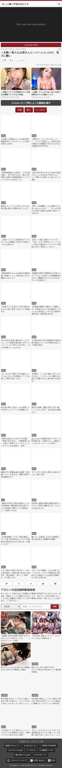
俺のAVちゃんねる (22, 755)
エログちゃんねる (15, 750)
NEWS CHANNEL (49, 746)
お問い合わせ (39, 760)
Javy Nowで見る (31, 45)
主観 (4, 60)
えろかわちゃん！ (31, 746)
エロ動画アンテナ (46, 750)
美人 (12, 60)
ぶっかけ (21, 60)
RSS (53, 760)
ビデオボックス (40, 755)
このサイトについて (18, 760)
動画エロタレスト (13, 746)
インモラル (31, 750)
